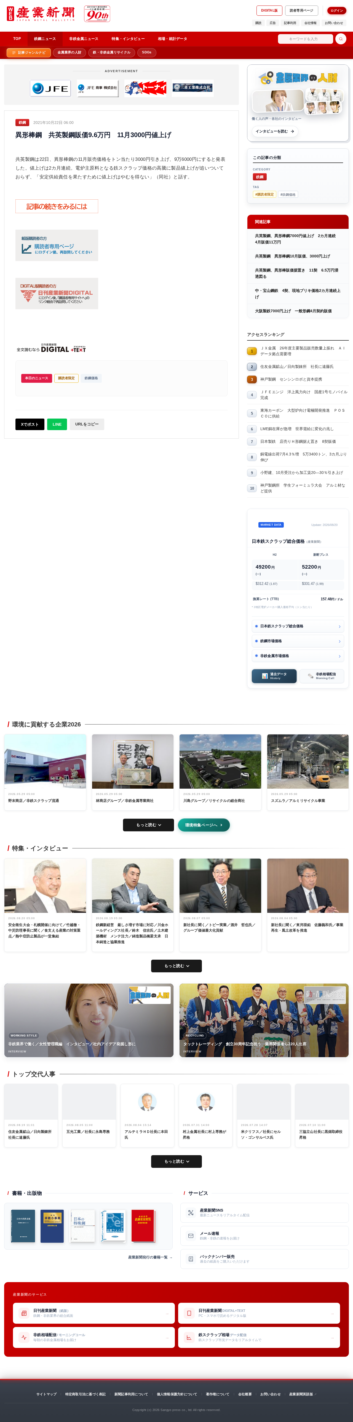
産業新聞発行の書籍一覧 (148, 1257)
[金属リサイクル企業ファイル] (113, 1226)
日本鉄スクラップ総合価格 (281, 626)
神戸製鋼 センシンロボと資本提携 (291, 379)
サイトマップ (46, 1394)
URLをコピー (87, 424)
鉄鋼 (259, 176)
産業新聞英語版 (301, 1394)
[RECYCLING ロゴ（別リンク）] (325, 995)
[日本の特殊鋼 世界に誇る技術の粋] (82, 1226)
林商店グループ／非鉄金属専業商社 (125, 801)
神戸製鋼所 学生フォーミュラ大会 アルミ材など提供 (302, 488)
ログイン (337, 10)
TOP (17, 39)
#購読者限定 (264, 194)
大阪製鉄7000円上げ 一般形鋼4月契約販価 (293, 311)
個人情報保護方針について (177, 1394)
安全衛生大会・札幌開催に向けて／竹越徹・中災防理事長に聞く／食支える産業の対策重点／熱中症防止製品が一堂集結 (44, 930)
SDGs (146, 52)
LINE (57, 424)
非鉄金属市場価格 (274, 656)
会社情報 (310, 23)
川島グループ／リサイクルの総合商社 (214, 801)
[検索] (340, 38)
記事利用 (290, 23)
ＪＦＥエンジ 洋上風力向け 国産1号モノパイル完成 (303, 395)
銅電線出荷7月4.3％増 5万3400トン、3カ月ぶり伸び (303, 457)
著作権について (218, 1394)
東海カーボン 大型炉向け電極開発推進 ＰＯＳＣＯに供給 (302, 413)
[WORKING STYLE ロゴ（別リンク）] (150, 995)
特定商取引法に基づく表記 (85, 1394)
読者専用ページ (302, 10)
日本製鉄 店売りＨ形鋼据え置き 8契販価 (298, 441)
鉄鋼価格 (91, 378)
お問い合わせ (334, 23)
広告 (273, 23)
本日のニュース (36, 378)
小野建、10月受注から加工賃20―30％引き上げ (301, 472)
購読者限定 (66, 378)
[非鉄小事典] (52, 1226)
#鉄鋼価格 (288, 194)
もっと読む (146, 825)
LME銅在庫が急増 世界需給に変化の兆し (297, 429)
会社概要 (245, 1394)
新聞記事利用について (131, 1394)
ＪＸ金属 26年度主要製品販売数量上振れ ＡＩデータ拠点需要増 (303, 351)
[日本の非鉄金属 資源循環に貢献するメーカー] (23, 1226)
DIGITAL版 (269, 10)
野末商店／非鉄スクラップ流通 (33, 801)
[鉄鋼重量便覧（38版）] (143, 1226)
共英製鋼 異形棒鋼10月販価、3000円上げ (292, 256)
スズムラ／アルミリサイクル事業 (298, 801)
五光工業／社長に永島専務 (88, 1132)
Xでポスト (30, 424)
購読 (258, 23)
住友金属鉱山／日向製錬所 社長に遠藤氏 (297, 366)
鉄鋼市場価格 (271, 641)
